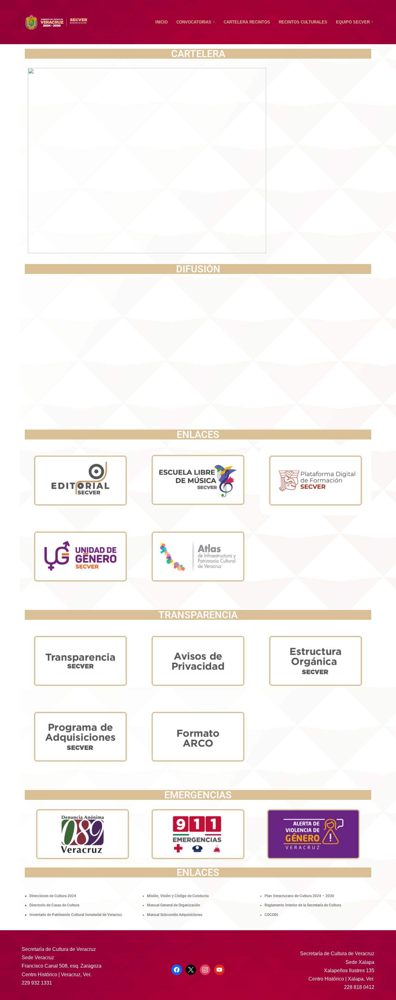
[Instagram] (205, 969)
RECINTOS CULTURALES (303, 22)
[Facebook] (176, 969)
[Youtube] (219, 969)
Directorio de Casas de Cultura (54, 905)
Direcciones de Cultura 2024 (52, 896)
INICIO (161, 22)
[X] (191, 969)
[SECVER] (56, 22)
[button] (214, 22)
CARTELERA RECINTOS (247, 22)
